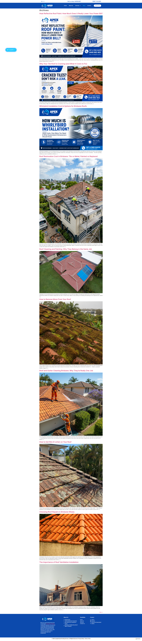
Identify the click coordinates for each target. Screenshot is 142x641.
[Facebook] (42, 1)
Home (65, 5)
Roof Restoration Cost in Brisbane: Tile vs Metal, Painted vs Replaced (68, 156)
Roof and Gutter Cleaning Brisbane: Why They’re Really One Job (66, 371)
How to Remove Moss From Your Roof (55, 299)
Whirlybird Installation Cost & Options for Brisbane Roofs (63, 106)
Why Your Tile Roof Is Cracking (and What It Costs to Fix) (63, 64)
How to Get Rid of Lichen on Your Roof (55, 442)
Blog (84, 5)
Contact (89, 5)
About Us (71, 5)
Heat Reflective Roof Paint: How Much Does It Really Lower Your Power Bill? (71, 13)
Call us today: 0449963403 (74, 1)
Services (77, 5)
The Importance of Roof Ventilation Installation (58, 562)
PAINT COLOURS (97, 1)
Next (101, 612)
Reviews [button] (138, 638)
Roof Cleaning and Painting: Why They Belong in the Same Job (65, 249)
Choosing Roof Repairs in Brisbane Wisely (56, 512)
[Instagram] (44, 1)
